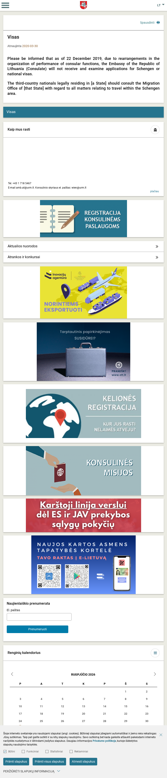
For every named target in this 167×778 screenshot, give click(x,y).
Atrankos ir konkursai (24, 257)
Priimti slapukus (16, 761)
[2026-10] (154, 675)
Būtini (11, 751)
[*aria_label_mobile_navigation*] (5, 5)
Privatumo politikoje (104, 740)
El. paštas (13, 610)
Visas (11, 112)
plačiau (154, 191)
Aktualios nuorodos (22, 246)
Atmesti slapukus (83, 761)
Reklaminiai (81, 751)
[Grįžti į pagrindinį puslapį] (83, 5)
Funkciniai (33, 751)
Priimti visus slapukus (49, 761)
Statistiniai (56, 751)
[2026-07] (12, 675)
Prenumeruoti (37, 629)
